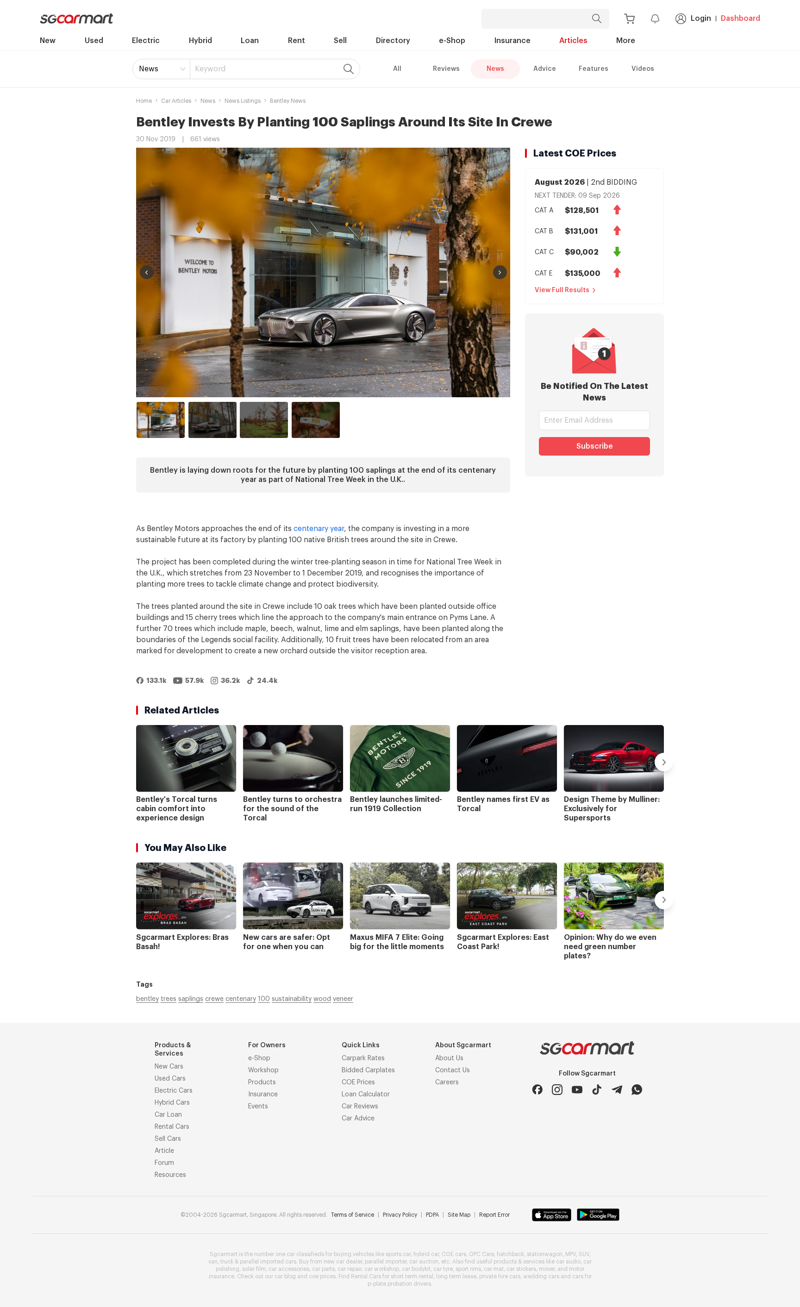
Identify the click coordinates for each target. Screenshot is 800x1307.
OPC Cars (481, 1254)
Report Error (494, 1215)
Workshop (263, 1070)
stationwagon (544, 1254)
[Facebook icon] (537, 1089)
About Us (449, 1058)
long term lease (456, 1276)
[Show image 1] (161, 420)
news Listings (243, 101)
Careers (447, 1082)
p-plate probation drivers (399, 1284)
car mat (494, 1269)
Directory (393, 40)
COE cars (454, 1254)
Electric (146, 40)
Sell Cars (168, 1139)
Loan (250, 40)
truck (226, 1261)
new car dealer (343, 1261)
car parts (323, 1269)
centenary (240, 999)
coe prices (322, 1276)
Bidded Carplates (368, 1070)
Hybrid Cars (172, 1103)
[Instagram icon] (557, 1089)
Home (144, 101)
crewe (214, 999)
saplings (190, 999)
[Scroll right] (664, 762)
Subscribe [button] (594, 446)
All (397, 69)
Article (164, 1151)
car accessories (289, 1269)
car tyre (443, 1269)
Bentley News (288, 101)
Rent (296, 40)
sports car (398, 1254)
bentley (147, 999)
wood (322, 999)
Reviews (446, 69)
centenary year (319, 528)
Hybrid (200, 40)
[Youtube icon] (577, 1089)
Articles (573, 40)
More (625, 40)
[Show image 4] (316, 420)
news (207, 101)
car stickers (521, 1269)
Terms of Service (352, 1215)
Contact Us (452, 1070)
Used (94, 40)
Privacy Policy (400, 1215)
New (48, 40)
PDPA (432, 1215)
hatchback (510, 1254)
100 (264, 999)
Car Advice (358, 1118)
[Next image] (500, 272)
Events (258, 1106)
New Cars (169, 1066)
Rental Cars (172, 1127)
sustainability (292, 999)
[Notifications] (655, 18)
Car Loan (168, 1115)
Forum (164, 1163)
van (213, 1261)
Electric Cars (174, 1091)
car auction (423, 1261)
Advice (544, 69)
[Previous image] (147, 272)
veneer (343, 999)
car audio (568, 1261)
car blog (285, 1276)
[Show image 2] (212, 420)
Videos (642, 69)
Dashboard (740, 18)
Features (593, 69)
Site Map (459, 1215)
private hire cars (499, 1276)
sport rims (468, 1269)
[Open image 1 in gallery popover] (323, 272)
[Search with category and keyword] (596, 19)
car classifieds (305, 1254)
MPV (570, 1254)
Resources (170, 1175)
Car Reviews (360, 1106)
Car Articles (176, 101)
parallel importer (385, 1261)
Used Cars (170, 1079)
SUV (584, 1254)
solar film (254, 1269)
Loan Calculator (366, 1094)
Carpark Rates (363, 1058)
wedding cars (541, 1276)
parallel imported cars (268, 1261)
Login (701, 18)
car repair (350, 1269)
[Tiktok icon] (597, 1089)
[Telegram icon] (617, 1089)
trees (168, 999)
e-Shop (452, 40)
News (148, 69)
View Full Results (562, 290)
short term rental (412, 1276)
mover (547, 1269)
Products (262, 1082)
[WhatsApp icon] (636, 1089)
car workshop (381, 1269)
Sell (340, 40)
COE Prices (358, 1082)
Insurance (512, 40)
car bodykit (416, 1269)
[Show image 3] (264, 420)
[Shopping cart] (629, 18)
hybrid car (426, 1254)
